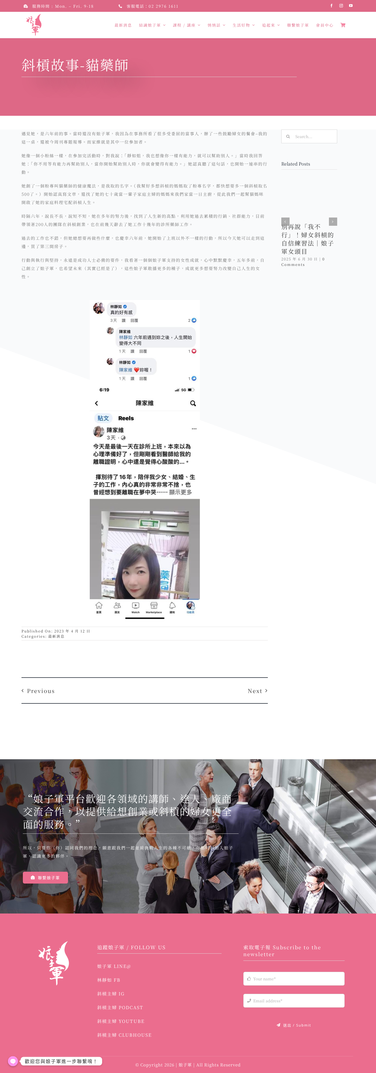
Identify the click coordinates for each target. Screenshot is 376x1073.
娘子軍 (186, 1065)
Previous (41, 691)
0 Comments (303, 261)
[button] (285, 222)
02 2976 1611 (164, 6)
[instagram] (341, 5)
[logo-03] (53, 943)
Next (255, 691)
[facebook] (332, 5)
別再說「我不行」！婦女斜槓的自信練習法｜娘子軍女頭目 (307, 238)
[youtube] (351, 5)
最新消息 (56, 636)
